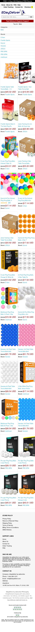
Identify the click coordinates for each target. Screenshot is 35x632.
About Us (9, 5)
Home (3, 5)
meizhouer (4, 57)
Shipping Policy (7, 523)
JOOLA (3, 49)
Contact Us (19, 7)
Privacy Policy (7, 519)
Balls (2, 30)
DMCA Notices (7, 530)
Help (19, 5)
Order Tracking (8, 7)
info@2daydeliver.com (14, 579)
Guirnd (3, 43)
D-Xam (3, 37)
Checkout (27, 7)
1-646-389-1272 (12, 576)
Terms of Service (8, 525)
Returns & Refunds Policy (10, 521)
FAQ (15, 5)
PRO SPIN (4, 51)
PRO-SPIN (4, 54)
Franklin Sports (5, 40)
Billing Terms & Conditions (11, 527)
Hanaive (3, 46)
